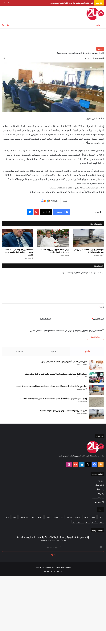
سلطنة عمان (24, 516)
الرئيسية (101, 480)
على (7, 516)
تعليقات (19, 351)
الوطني (77, 516)
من (87, 521)
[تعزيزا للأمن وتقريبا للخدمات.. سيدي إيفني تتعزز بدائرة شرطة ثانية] (88, 238)
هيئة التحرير (98, 58)
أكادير (100, 516)
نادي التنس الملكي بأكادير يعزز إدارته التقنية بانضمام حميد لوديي (71, 2)
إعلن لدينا (100, 489)
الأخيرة (53, 351)
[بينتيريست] (36, 212)
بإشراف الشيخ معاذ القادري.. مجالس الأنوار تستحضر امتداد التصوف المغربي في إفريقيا (56, 373)
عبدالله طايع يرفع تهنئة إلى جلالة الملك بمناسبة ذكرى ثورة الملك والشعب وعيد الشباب (19, 252)
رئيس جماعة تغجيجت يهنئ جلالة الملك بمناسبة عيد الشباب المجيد (54, 251)
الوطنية (69, 516)
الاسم (101, 307)
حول (33, 516)
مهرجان (80, 521)
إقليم (93, 516)
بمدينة (56, 516)
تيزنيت (48, 516)
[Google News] (49, 201)
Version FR (99, 502)
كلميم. (94, 521)
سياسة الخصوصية (97, 497)
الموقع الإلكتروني (45, 318)
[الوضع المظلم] (8, 25)
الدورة (86, 516)
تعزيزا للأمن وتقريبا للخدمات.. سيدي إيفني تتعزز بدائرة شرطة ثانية (89, 251)
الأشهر (87, 351)
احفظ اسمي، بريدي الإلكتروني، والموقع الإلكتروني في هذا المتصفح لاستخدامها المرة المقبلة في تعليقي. (66, 330)
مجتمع (100, 49)
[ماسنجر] (30, 212)
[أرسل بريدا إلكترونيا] (93, 58)
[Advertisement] (53, 37)
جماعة (40, 516)
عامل (14, 516)
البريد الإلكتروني (98, 318)
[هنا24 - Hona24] (95, 14)
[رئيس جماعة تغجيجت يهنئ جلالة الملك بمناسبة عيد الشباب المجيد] (53, 238)
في (101, 521)
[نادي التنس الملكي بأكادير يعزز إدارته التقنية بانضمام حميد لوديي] (96, 365)
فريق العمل (100, 484)
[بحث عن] (3, 25)
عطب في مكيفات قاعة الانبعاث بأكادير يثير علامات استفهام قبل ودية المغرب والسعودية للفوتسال (51, 386)
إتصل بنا (101, 493)
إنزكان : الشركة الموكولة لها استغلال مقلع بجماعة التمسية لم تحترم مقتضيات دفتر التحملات (54, 398)
